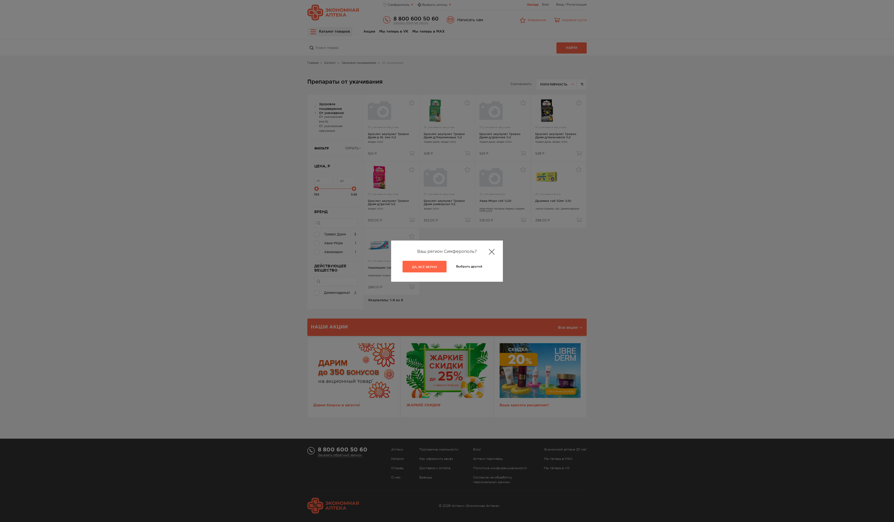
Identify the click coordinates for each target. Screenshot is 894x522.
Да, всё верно (424, 266)
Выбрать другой (469, 266)
